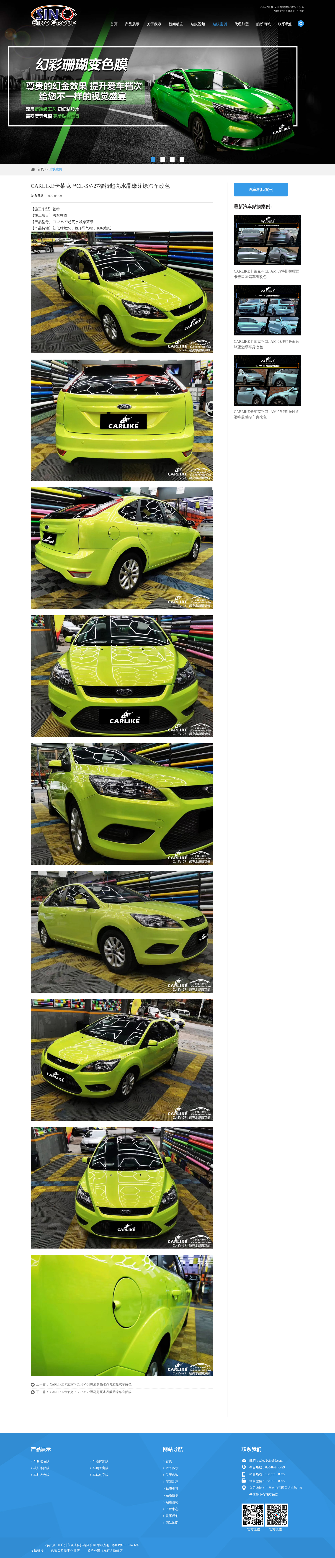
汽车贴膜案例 (261, 189)
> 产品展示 (170, 1468)
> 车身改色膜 (40, 1461)
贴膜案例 (219, 24)
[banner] (153, 159)
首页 (114, 24)
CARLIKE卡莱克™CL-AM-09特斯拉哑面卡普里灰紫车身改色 (266, 274)
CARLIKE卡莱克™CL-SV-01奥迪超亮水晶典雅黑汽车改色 (90, 1384)
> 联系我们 (170, 1516)
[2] (162, 159)
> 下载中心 (170, 1509)
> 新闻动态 (170, 1481)
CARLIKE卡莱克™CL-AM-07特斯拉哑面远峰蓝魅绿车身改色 (266, 414)
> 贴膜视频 (170, 1488)
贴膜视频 (198, 24)
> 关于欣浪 (170, 1475)
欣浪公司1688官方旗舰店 (105, 1551)
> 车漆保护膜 (99, 1461)
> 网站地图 (170, 1523)
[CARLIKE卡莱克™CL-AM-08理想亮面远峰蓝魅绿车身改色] (267, 310)
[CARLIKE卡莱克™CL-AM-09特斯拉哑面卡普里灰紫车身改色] (267, 240)
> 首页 (167, 1461)
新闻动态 (176, 24)
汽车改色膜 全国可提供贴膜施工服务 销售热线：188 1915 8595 (282, 9)
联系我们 (285, 24)
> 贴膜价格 (170, 1502)
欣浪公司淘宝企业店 (65, 1551)
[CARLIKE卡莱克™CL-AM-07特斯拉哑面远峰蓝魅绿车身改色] (267, 380)
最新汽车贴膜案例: (253, 206)
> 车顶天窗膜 (99, 1468)
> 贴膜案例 (170, 1495)
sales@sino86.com (271, 1460)
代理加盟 (241, 24)
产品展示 (132, 24)
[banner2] (181, 159)
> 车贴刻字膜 (99, 1475)
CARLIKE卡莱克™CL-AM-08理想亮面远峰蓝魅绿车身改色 (266, 344)
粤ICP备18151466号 (125, 1545)
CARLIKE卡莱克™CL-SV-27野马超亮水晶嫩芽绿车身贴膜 (90, 1392)
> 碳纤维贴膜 (40, 1468)
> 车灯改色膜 (40, 1475)
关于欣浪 (154, 24)
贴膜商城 (263, 24)
